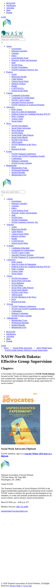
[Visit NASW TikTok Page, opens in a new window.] (5, 581)
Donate (9, 12)
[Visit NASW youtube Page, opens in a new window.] (17, 523)
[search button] (2, 42)
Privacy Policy (16, 586)
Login (3, 17)
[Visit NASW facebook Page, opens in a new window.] (2, 523)
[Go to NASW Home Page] (20, 29)
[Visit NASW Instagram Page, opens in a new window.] (25, 571)
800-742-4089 (22, 507)
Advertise (10, 8)
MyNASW (10, 3)
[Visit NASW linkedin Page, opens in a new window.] (8, 523)
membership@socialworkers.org (14, 511)
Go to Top (27, 586)
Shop (8, 10)
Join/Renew (11, 5)
